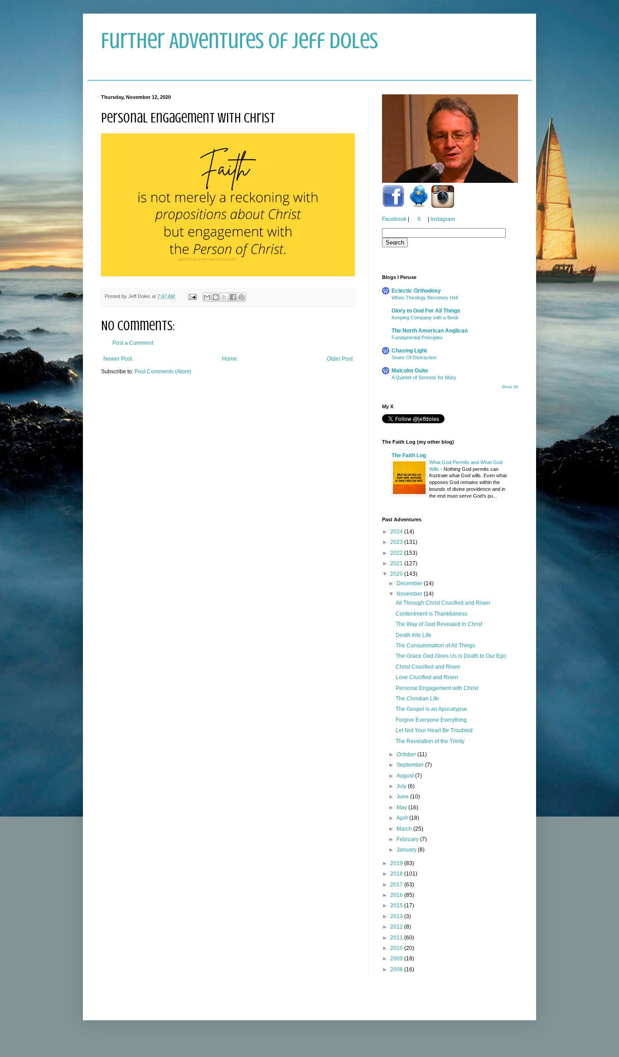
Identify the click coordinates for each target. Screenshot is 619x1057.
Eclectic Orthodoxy (416, 291)
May (402, 807)
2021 (397, 563)
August (406, 776)
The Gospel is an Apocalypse (431, 709)
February (408, 839)
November (410, 594)
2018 (397, 874)
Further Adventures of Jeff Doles (239, 41)
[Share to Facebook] (232, 297)
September (411, 765)
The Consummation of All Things (435, 645)
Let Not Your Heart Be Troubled (434, 730)
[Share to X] (224, 297)
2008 (397, 969)
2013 (397, 916)
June (403, 796)
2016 (397, 895)
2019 (397, 863)
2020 (397, 574)
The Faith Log (409, 455)
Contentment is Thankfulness (431, 614)
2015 (397, 905)
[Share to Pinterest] (241, 297)
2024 (397, 531)
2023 (397, 542)
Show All (510, 387)
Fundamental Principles (417, 337)
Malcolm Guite (410, 370)
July (402, 786)
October (407, 754)
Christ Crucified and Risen (428, 667)
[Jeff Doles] (450, 139)
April (403, 818)
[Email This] (207, 297)
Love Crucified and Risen (427, 677)
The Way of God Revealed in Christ (439, 624)
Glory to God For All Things (426, 311)
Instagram (442, 219)
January (407, 850)
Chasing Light (409, 350)
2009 (397, 958)
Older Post (340, 359)
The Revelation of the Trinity (430, 741)
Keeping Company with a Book (425, 317)
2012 (397, 927)
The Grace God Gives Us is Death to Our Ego (451, 656)
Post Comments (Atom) (163, 371)
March (405, 829)
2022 (397, 553)
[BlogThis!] (215, 297)
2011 (397, 938)
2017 (397, 884)
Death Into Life (413, 635)
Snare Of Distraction (414, 357)
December (410, 583)
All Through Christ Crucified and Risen (443, 603)
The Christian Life (417, 698)
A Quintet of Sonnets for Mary (424, 377)
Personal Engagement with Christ (437, 688)
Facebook (394, 219)
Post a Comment (132, 343)
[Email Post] (192, 296)
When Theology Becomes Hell (425, 297)
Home (229, 359)
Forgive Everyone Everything (431, 720)
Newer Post (117, 359)
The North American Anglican (430, 331)
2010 (397, 948)
